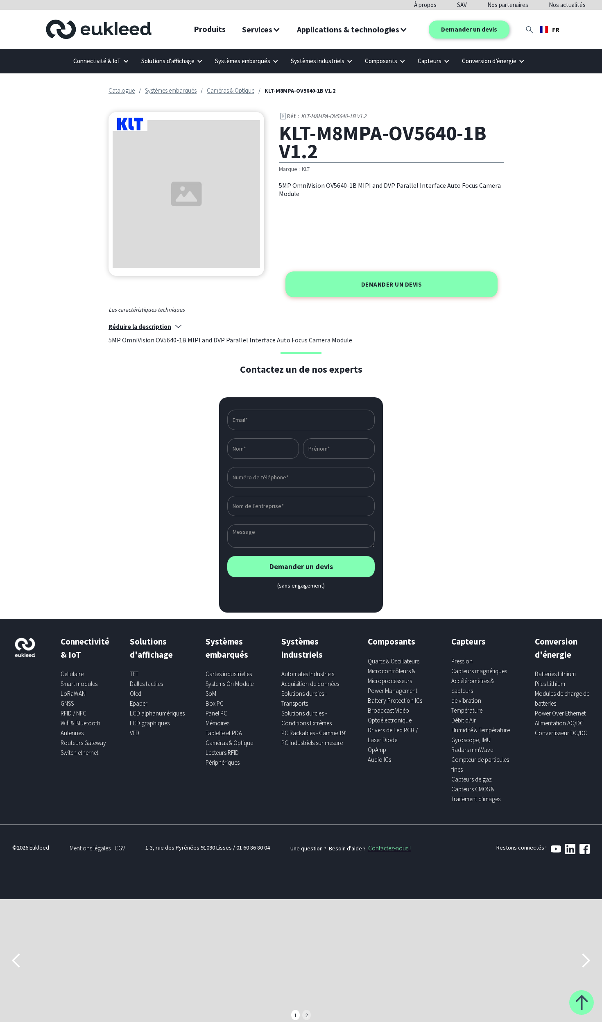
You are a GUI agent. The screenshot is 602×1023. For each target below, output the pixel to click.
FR (555, 29)
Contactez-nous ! (389, 848)
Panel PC (216, 713)
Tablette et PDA (224, 733)
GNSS (67, 703)
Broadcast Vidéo (388, 710)
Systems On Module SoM (229, 688)
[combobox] (550, 29)
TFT (134, 674)
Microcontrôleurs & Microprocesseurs (391, 676)
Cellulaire (72, 674)
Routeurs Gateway (83, 743)
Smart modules (79, 684)
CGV (120, 848)
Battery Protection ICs (395, 700)
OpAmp (377, 750)
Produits (210, 29)
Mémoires (217, 723)
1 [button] (295, 1015)
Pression (462, 661)
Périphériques (223, 762)
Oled (135, 693)
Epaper (138, 703)
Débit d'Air (463, 720)
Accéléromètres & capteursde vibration (472, 690)
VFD (134, 733)
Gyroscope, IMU (471, 740)
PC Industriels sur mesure (312, 743)
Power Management (392, 691)
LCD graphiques (150, 723)
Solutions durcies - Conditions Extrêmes (306, 718)
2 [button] (306, 1015)
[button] (261, 29)
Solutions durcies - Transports (304, 698)
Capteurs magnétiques (479, 671)
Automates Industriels (307, 674)
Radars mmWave (472, 750)
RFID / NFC (73, 713)
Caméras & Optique (230, 90)
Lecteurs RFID (222, 752)
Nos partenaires (507, 5)
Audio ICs (379, 759)
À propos (425, 5)
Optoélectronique (390, 720)
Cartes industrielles (229, 674)
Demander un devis (469, 29)
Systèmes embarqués (171, 90)
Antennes (72, 733)
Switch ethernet (79, 752)
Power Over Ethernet (560, 713)
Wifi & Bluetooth (80, 723)
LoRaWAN (73, 693)
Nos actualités (567, 5)
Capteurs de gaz (471, 779)
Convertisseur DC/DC (561, 733)
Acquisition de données (310, 684)
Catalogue (122, 90)
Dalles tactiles (146, 684)
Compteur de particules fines (480, 764)
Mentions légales (90, 848)
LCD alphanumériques (157, 713)
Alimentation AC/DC (559, 723)
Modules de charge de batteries (562, 698)
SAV (462, 5)
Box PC (215, 703)
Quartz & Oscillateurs (393, 661)
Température (466, 710)
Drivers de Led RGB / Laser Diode (393, 735)
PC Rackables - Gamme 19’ (313, 733)
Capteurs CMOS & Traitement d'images (475, 794)
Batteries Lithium (555, 674)
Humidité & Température (480, 730)
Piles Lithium (550, 684)
